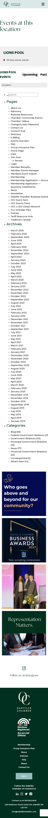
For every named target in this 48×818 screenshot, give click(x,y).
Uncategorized (19, 458)
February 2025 (19, 247)
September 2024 (20, 253)
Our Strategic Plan (21, 210)
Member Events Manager (25, 170)
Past (43, 75)
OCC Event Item (19, 200)
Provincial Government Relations (29, 451)
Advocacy (16, 111)
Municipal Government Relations (29, 442)
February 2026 (19, 234)
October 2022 (18, 296)
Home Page (17, 150)
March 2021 (17, 345)
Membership (18, 177)
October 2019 (18, 401)
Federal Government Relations (27, 435)
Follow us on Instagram (24, 675)
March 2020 (17, 385)
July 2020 (16, 372)
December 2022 (19, 289)
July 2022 (16, 306)
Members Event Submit (24, 173)
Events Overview (20, 141)
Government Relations (23, 438)
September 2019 (20, 404)
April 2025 (16, 243)
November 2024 (20, 250)
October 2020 (18, 362)
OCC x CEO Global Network (25, 206)
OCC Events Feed (20, 203)
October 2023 (18, 263)
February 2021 (18, 349)
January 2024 (18, 260)
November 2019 (19, 398)
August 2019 (17, 408)
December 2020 (20, 355)
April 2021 (16, 342)
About (24, 763)
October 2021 (18, 326)
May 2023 (16, 273)
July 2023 (16, 266)
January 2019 (18, 421)
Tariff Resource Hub (22, 216)
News (14, 190)
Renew (19, 160)
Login (14, 164)
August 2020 (18, 368)
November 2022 (19, 293)
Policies (15, 213)
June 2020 (16, 375)
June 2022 (16, 309)
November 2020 (19, 358)
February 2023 (19, 283)
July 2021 (16, 332)
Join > (24, 776)
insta (13, 154)
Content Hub (18, 131)
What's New (17, 461)
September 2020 (20, 365)
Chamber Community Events (27, 118)
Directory (16, 134)
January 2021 (18, 352)
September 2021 (20, 329)
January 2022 (18, 316)
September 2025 (20, 237)
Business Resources (22, 114)
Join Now (16, 157)
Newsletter (17, 193)
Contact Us (17, 127)
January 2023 (18, 286)
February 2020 (19, 388)
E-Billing (15, 137)
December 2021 (19, 319)
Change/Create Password (25, 124)
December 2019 (19, 395)
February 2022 (19, 312)
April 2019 (16, 418)
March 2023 (17, 280)
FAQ (13, 144)
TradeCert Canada (21, 219)
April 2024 (16, 257)
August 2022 (18, 303)
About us (16, 108)
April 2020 (16, 381)
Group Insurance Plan (23, 147)
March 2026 (17, 230)
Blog (13, 432)
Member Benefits (20, 167)
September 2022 (20, 299)
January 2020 (18, 391)
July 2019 (16, 411)
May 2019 (16, 414)
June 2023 (16, 270)
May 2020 (16, 378)
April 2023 (16, 276)
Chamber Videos (20, 121)
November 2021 (19, 322)
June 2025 (16, 240)
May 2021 (16, 339)
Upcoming (30, 75)
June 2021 (16, 335)
